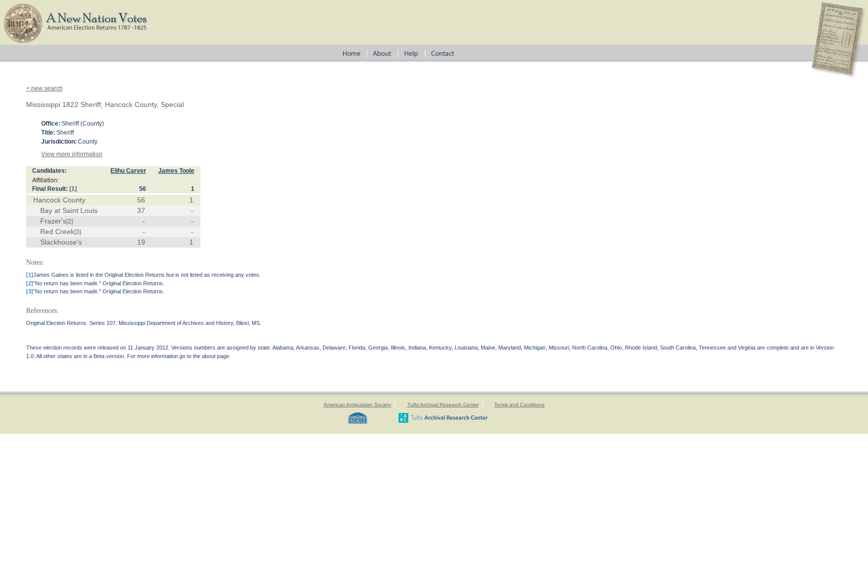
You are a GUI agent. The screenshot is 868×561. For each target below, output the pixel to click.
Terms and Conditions (519, 404)
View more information (71, 154)
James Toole (176, 170)
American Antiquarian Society (357, 404)
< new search (44, 88)
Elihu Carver (128, 170)
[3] (77, 232)
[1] (73, 188)
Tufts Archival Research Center (443, 404)
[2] (69, 221)
